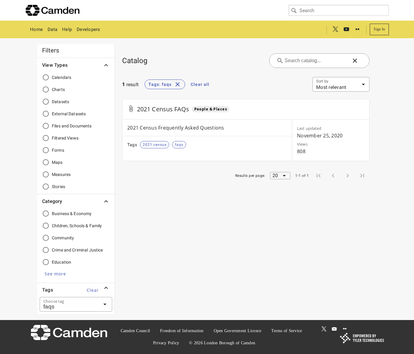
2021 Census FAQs (163, 109)
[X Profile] (335, 29)
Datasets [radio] (60, 101)
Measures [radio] (61, 174)
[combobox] (339, 10)
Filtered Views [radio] (65, 138)
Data (52, 29)
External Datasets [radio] (69, 113)
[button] (55, 273)
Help (67, 29)
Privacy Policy (166, 343)
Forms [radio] (58, 150)
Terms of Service (286, 331)
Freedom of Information (182, 331)
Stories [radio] (58, 186)
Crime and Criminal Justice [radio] (77, 250)
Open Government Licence (238, 331)
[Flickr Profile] (357, 29)
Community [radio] (63, 237)
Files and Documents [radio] (72, 125)
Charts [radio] (58, 89)
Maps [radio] (57, 162)
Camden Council (135, 331)
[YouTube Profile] (346, 29)
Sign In (379, 29)
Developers (88, 29)
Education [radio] (61, 262)
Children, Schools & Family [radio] (77, 225)
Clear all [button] (200, 84)
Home (36, 29)
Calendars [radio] (61, 77)
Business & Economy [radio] (72, 213)
